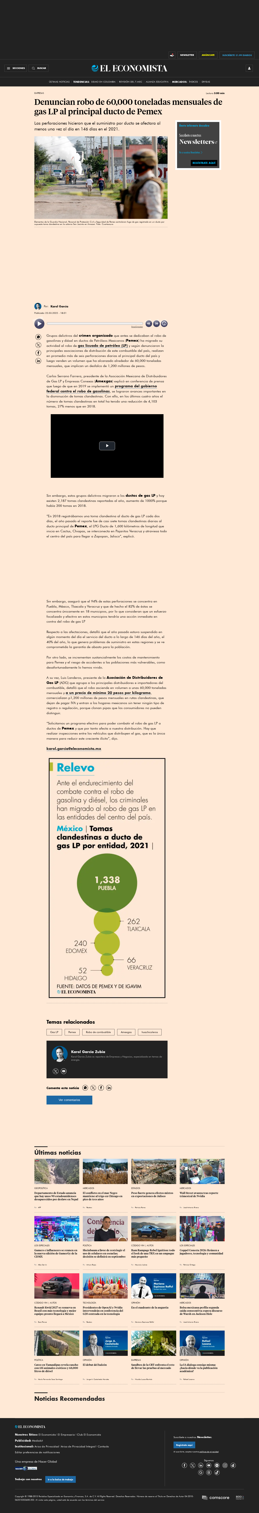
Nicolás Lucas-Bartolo (143, 1379)
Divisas (206, 81)
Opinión (135, 1302)
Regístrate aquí (184, 1445)
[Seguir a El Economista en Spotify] (216, 1465)
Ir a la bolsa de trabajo (60, 1479)
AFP (39, 1207)
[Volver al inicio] (85, 1426)
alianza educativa (157, 81)
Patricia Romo (140, 1207)
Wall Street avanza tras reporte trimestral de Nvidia (199, 1194)
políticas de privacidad (208, 1451)
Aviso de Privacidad (47, 1446)
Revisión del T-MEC (130, 81)
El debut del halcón (95, 1364)
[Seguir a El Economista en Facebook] (184, 1465)
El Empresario (66, 1434)
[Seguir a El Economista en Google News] (200, 1472)
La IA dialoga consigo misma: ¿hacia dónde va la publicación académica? (199, 1368)
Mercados (88, 1188)
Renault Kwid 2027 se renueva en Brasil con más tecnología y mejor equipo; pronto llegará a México (55, 1311)
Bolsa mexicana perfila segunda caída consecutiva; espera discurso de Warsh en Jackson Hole (201, 1311)
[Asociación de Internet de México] (240, 1498)
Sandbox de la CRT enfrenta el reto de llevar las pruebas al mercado (153, 1366)
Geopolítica (41, 1188)
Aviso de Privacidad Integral (78, 1446)
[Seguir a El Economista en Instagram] (225, 1465)
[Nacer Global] (26, 1469)
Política (87, 1245)
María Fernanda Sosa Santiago (50, 1379)
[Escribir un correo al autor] (64, 1071)
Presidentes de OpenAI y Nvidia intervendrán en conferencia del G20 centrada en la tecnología (103, 1311)
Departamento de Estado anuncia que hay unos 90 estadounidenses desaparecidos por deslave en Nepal (56, 1196)
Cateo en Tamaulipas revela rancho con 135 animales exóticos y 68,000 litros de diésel (56, 1368)
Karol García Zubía (88, 1052)
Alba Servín (42, 1265)
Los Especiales (42, 1245)
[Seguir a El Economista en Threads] (208, 1472)
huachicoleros (150, 1032)
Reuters (89, 1207)
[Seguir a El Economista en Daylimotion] (233, 1465)
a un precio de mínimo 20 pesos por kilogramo (108, 692)
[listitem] (39, 324)
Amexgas (126, 1032)
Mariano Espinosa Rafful (144, 1322)
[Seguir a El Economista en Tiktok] (216, 1472)
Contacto (103, 1446)
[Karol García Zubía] (37, 306)
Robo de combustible (98, 1032)
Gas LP (54, 1032)
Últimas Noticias (59, 81)
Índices (193, 81)
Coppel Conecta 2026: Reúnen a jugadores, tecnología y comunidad (201, 1252)
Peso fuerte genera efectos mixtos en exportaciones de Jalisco (152, 1194)
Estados (135, 1188)
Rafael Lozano (189, 1379)
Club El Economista (89, 1434)
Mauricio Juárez (141, 1265)
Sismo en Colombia (103, 81)
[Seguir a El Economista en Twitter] (192, 1465)
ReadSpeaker (137, 326)
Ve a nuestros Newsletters (189, 152)
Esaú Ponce (42, 1322)
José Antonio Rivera (191, 1207)
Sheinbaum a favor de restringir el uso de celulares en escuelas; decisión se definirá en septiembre (104, 1253)
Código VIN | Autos (142, 1245)
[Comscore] (215, 1498)
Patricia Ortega (189, 1265)
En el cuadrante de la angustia (149, 1307)
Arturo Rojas (91, 1265)
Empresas (39, 93)
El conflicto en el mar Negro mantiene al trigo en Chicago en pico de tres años (103, 1196)
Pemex (72, 1032)
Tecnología (89, 1302)
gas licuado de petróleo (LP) (103, 345)
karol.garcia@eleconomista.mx (74, 748)
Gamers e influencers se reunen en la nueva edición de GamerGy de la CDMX (56, 1253)
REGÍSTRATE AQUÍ (204, 162)
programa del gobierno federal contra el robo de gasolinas (102, 388)
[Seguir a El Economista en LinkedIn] (200, 1465)
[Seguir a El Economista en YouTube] (208, 1465)
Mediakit (37, 1440)
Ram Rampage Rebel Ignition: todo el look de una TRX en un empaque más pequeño (153, 1253)
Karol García (59, 306)
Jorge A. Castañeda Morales (98, 1379)
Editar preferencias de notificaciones (37, 1452)
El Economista (47, 1434)
